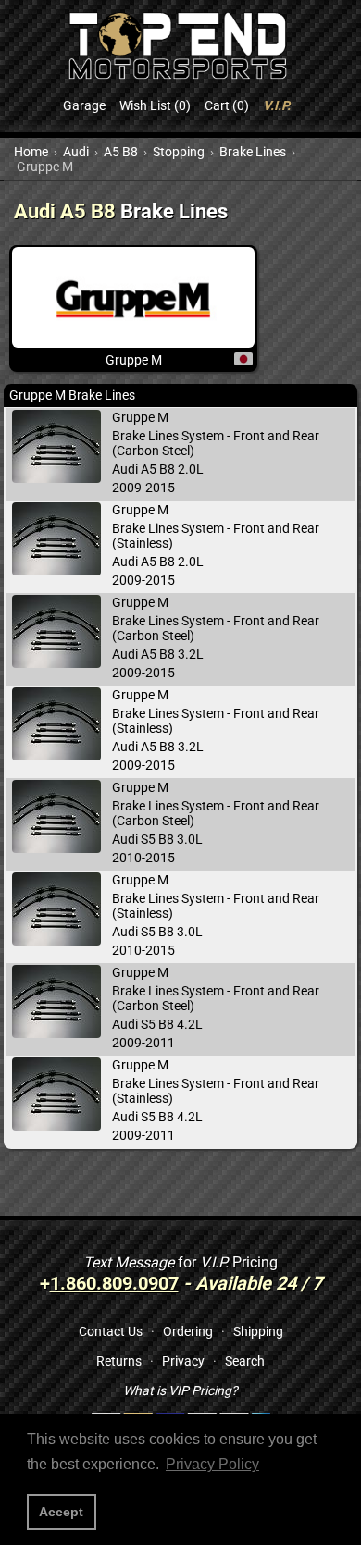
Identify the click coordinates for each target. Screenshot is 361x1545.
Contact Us (111, 1331)
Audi (76, 151)
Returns (119, 1360)
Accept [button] (61, 1511)
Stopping (179, 151)
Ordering (188, 1331)
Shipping (258, 1331)
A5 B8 (121, 151)
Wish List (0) (155, 105)
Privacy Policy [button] (212, 1464)
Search (245, 1360)
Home (31, 151)
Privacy (183, 1360)
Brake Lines (252, 151)
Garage (84, 105)
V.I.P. (277, 105)
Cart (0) (227, 105)
